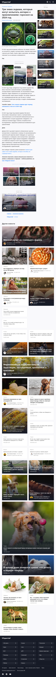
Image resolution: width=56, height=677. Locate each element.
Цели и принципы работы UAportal (33, 667)
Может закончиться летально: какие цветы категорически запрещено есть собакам (13, 439)
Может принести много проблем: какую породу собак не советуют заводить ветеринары (40, 401)
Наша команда (20, 667)
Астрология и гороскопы (7, 6)
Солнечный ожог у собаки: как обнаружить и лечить (40, 413)
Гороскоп (9, 213)
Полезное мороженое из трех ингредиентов (12, 400)
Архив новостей (12, 667)
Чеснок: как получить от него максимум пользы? (12, 598)
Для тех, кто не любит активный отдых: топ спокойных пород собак (13, 323)
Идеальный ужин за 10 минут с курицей (12, 451)
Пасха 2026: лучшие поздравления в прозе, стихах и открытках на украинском (13, 312)
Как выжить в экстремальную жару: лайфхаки (14, 299)
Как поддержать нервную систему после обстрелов (13, 269)
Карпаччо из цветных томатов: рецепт (39, 451)
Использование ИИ (21, 670)
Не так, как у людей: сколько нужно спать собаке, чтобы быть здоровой (40, 439)
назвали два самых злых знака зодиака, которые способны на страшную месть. (17, 151)
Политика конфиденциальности (8, 670)
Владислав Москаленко (7, 20)
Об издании (4, 667)
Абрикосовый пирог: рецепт (38, 268)
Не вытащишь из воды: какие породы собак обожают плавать (13, 628)
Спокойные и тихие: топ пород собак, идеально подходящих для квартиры (41, 426)
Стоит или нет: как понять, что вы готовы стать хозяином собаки (14, 334)
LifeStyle (16, 216)
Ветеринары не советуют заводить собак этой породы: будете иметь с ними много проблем (41, 334)
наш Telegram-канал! (8, 160)
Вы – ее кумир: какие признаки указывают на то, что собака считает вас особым (39, 599)
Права (43, 667)
